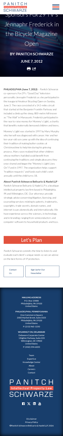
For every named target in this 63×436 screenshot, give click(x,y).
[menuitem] (31, 419)
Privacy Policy (31, 422)
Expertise (31, 358)
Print (29, 68)
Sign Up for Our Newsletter (38, 271)
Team (31, 355)
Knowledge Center (31, 362)
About (31, 365)
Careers (31, 369)
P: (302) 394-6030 (31, 347)
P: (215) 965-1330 (31, 326)
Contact (31, 372)
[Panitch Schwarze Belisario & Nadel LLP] (15, 7)
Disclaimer (31, 419)
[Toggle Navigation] (55, 7)
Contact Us (12, 271)
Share (34, 68)
